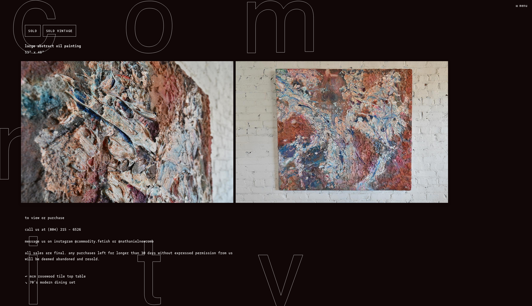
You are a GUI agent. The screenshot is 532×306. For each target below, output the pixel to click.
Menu (524, 5)
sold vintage (59, 30)
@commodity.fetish (92, 241)
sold (32, 30)
